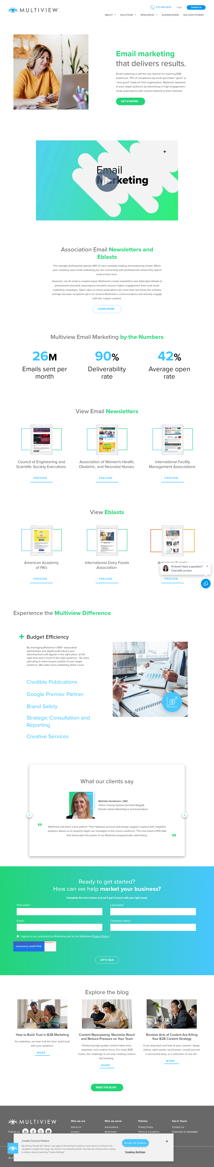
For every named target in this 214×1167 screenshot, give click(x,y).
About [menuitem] (109, 15)
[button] (13, 1148)
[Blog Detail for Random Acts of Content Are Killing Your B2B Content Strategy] (172, 1014)
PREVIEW (40, 478)
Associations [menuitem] (111, 1127)
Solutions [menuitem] (126, 15)
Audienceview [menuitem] (170, 15)
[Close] (167, 1141)
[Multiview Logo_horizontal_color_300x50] (33, 10)
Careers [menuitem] (75, 1131)
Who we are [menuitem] (78, 1121)
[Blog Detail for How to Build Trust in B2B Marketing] (42, 1014)
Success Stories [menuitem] (193, 15)
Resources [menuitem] (147, 15)
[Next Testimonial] (184, 815)
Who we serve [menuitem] (113, 1121)
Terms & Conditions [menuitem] (148, 1131)
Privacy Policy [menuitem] (145, 1127)
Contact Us (196, 7)
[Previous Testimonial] (29, 815)
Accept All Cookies (135, 1143)
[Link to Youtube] (48, 1131)
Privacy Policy (100, 936)
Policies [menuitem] (143, 1121)
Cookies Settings (135, 1152)
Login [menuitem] (179, 7)
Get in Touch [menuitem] (179, 1121)
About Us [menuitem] (76, 1127)
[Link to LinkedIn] (25, 1131)
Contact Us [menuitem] (178, 1127)
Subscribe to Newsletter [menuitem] (185, 1131)
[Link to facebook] (33, 1131)
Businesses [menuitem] (111, 1131)
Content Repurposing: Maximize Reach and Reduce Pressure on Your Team (107, 1037)
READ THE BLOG (106, 1087)
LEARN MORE (106, 309)
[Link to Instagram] (41, 1131)
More (41, 1052)
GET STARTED (129, 101)
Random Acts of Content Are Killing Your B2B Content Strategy (171, 1037)
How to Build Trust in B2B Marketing (42, 1035)
